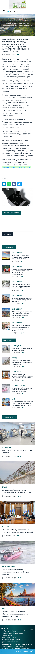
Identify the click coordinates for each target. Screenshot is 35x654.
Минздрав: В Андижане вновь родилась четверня (22, 349)
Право (14, 358)
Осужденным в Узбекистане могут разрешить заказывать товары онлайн (22, 362)
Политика (16, 372)
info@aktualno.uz (11, 637)
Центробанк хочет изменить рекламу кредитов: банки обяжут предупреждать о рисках (21, 328)
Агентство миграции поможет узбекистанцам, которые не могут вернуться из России (22, 403)
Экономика (17, 253)
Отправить (7, 234)
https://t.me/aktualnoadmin (9, 641)
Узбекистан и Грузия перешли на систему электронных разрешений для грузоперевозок (22, 271)
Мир (13, 399)
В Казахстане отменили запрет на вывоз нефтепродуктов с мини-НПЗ (22, 299)
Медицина (16, 346)
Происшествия (18, 385)
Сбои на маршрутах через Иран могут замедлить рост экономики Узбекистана (21, 286)
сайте (4, 77)
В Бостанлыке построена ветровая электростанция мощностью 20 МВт (21, 257)
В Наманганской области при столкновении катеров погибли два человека (22, 389)
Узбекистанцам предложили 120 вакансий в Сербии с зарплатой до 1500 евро (22, 313)
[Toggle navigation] (4, 11)
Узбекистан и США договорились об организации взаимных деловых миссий (22, 376)
